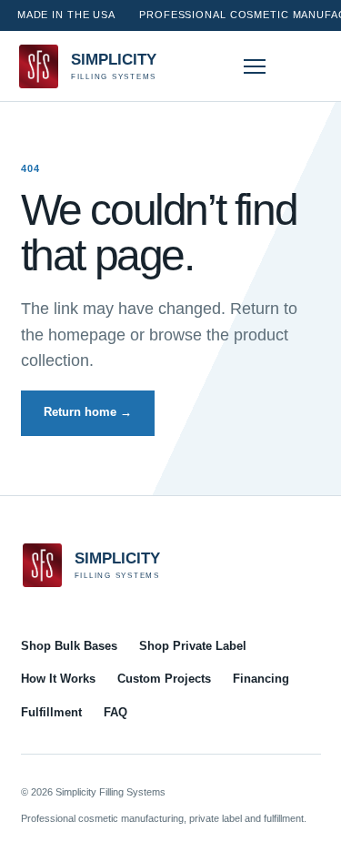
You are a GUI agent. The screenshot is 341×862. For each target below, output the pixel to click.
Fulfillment (51, 712)
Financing (261, 678)
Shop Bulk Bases (69, 646)
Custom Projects (164, 678)
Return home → (88, 412)
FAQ (115, 712)
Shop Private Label (192, 646)
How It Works (58, 678)
